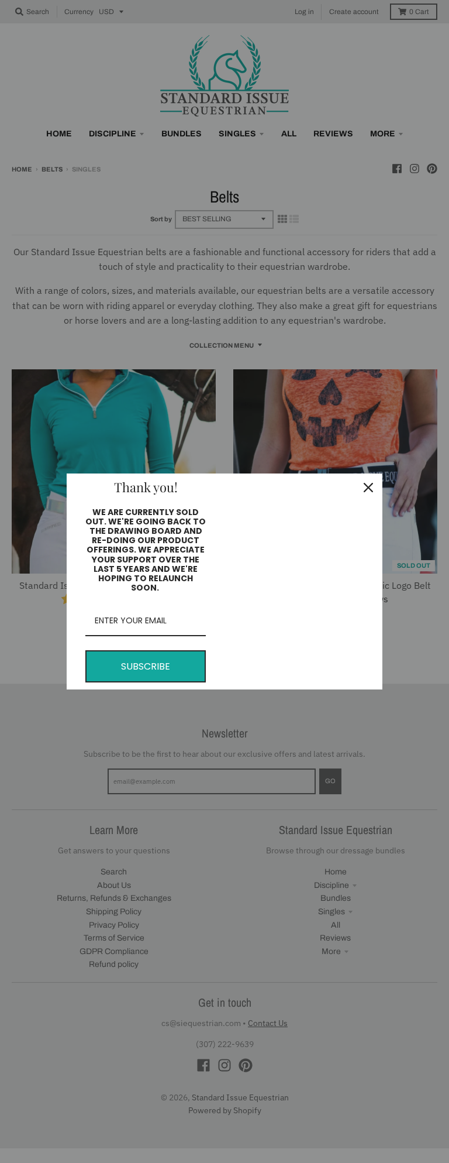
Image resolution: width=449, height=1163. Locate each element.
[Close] (368, 488)
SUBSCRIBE (145, 666)
